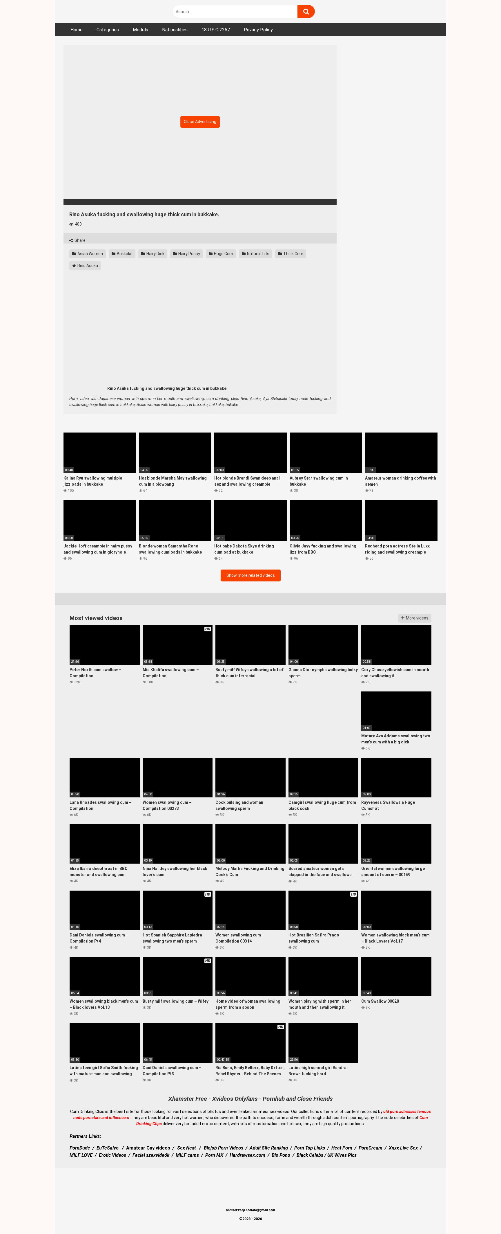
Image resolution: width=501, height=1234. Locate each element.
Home (76, 30)
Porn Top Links (309, 1148)
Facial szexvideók (150, 1155)
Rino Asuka (87, 265)
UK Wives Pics (342, 1155)
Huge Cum (223, 253)
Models (140, 30)
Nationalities (175, 30)
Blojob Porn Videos (223, 1148)
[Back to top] (481, 1216)
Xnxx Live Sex (403, 1148)
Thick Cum (292, 253)
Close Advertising (200, 121)
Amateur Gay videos (148, 1148)
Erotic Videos (112, 1155)
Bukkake (124, 253)
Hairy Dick (155, 253)
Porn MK (214, 1155)
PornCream (370, 1148)
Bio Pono (281, 1155)
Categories (108, 30)
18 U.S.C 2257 (216, 30)
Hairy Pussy (188, 253)
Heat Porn (341, 1148)
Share (80, 240)
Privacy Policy (258, 30)
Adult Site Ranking (269, 1148)
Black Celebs (310, 1155)
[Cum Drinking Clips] (101, 11)
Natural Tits (257, 253)
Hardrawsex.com (247, 1155)
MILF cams (187, 1155)
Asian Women (90, 253)
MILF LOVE (81, 1155)
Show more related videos (250, 575)
